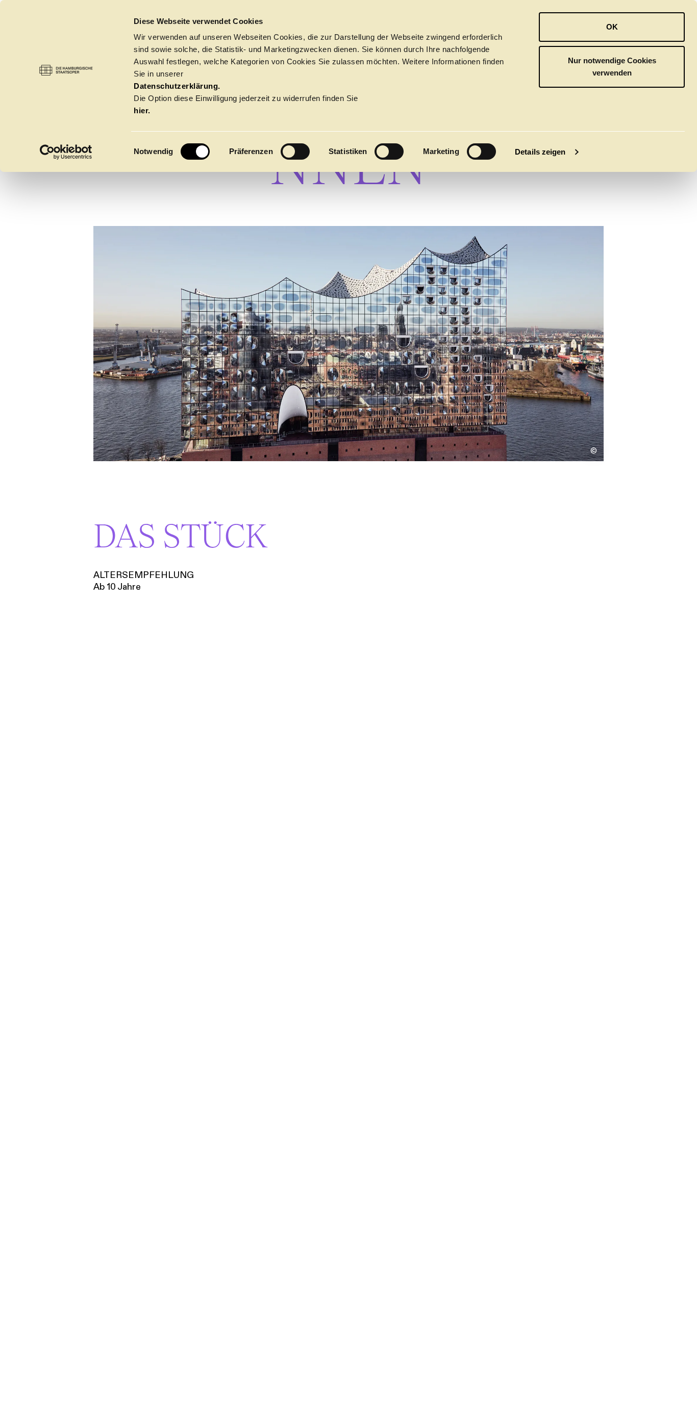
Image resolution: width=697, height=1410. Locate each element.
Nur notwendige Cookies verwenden (612, 66)
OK (612, 26)
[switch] (295, 151)
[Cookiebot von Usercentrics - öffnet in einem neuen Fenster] (66, 152)
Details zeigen (540, 151)
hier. (142, 110)
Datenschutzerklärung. (177, 86)
